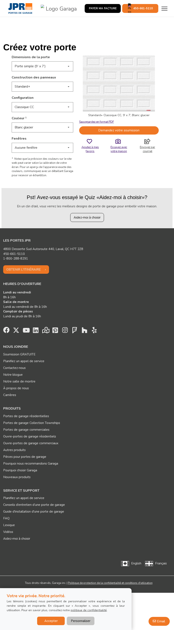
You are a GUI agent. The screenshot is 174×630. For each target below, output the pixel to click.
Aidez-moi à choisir (87, 217)
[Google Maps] (45, 331)
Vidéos (8, 532)
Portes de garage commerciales (26, 430)
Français (161, 563)
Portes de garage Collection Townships (31, 423)
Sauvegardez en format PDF (96, 122)
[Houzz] (84, 331)
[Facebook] (6, 331)
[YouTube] (26, 331)
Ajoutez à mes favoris (90, 149)
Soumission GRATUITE (19, 354)
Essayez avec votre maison (119, 149)
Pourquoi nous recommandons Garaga (30, 463)
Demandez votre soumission (118, 130)
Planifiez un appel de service (23, 361)
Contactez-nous (14, 368)
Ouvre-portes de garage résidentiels (29, 436)
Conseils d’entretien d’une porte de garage (34, 505)
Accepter (51, 621)
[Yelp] (94, 331)
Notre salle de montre (19, 381)
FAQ (6, 518)
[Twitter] (16, 331)
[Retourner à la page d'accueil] (20, 8)
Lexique (9, 525)
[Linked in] (35, 331)
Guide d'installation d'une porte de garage (33, 511)
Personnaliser (80, 621)
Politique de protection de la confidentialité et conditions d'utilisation (110, 583)
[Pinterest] (55, 331)
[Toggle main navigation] (164, 8)
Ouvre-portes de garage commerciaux (30, 443)
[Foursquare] (75, 331)
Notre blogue (13, 375)
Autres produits (14, 450)
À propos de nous (16, 388)
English (136, 563)
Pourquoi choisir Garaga (20, 470)
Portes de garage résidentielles (26, 416)
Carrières (9, 395)
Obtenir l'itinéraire (23, 269)
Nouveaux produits (17, 477)
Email (161, 621)
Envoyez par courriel (147, 149)
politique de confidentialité (89, 610)
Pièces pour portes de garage (24, 457)
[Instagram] (65, 331)
